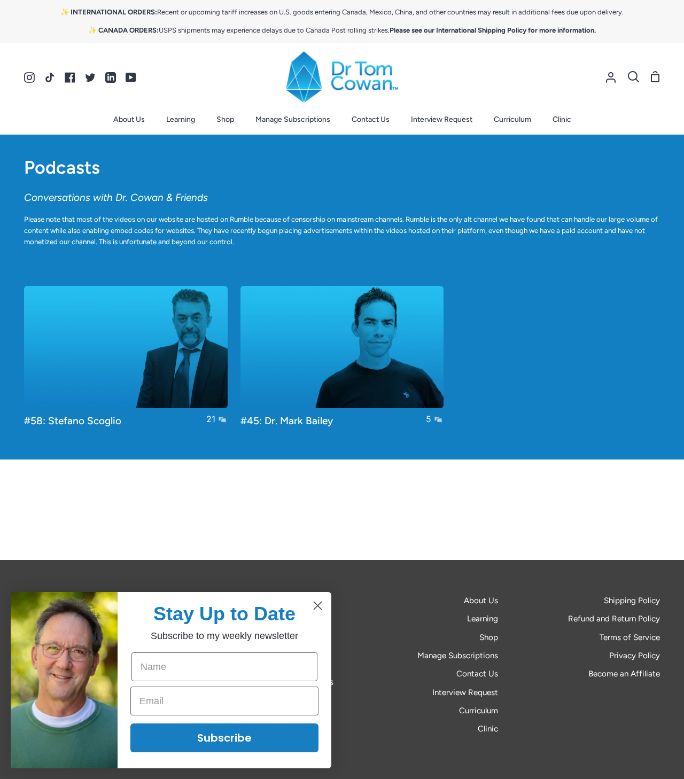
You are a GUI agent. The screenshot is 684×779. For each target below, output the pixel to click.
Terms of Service (630, 637)
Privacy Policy (634, 655)
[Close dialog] (317, 605)
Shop (488, 637)
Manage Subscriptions (457, 655)
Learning (482, 619)
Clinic (488, 729)
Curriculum (478, 710)
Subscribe (224, 737)
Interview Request (465, 692)
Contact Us (477, 674)
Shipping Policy (632, 600)
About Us (481, 600)
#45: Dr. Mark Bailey (286, 421)
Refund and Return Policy (614, 619)
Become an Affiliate (624, 674)
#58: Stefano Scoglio (72, 421)
